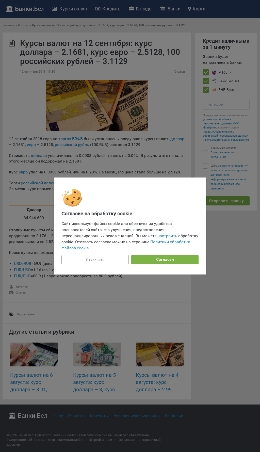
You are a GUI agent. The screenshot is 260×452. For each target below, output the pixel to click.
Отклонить (95, 260)
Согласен (165, 259)
